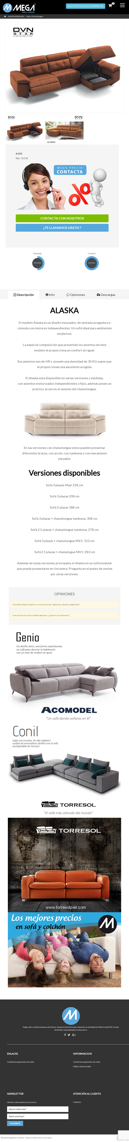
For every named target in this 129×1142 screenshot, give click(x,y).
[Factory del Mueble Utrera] (22, 8)
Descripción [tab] (25, 294)
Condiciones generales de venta (20, 1062)
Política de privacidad (82, 1066)
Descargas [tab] (107, 294)
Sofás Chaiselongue (34, 16)
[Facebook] (65, 1035)
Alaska (19, 153)
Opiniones (77, 294)
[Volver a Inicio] (4, 16)
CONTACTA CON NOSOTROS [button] (62, 218)
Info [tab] (51, 294)
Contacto (77, 1102)
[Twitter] (69, 1035)
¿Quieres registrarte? (71, 604)
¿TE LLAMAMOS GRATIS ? (62, 227)
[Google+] (74, 1035)
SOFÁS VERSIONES (16, 16)
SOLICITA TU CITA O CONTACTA (85, 6)
